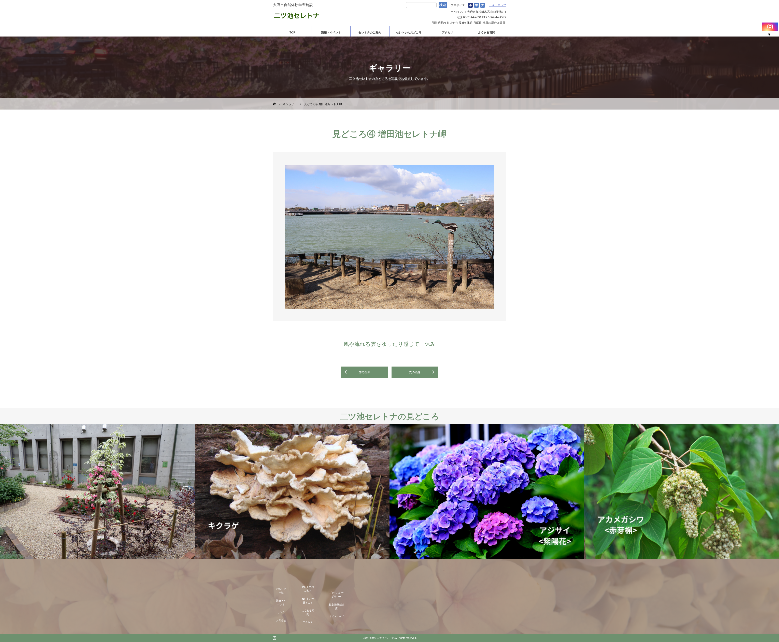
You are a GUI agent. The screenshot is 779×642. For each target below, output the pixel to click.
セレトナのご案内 (369, 32)
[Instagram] (770, 27)
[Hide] (769, 34)
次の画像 (415, 372)
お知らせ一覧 (281, 590)
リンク (281, 612)
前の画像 (364, 372)
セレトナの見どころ (409, 32)
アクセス (447, 32)
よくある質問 (486, 32)
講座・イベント (331, 32)
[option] (389, 237)
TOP (292, 32)
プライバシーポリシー (336, 594)
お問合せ (281, 620)
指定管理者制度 (336, 606)
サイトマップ (497, 5)
